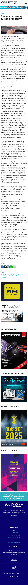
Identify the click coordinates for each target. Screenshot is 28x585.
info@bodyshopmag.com (14, 537)
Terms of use (12, 573)
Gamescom (12, 274)
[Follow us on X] (17, 576)
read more (14, 520)
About (16, 571)
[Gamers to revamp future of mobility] (14, 33)
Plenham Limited (15, 580)
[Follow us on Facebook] (10, 576)
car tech (3, 274)
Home (5, 571)
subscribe (19, 498)
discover (14, 559)
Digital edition (11, 571)
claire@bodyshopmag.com (14, 542)
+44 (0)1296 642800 (14, 532)
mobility (18, 274)
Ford (7, 274)
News (2, 13)
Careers (21, 571)
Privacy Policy (19, 573)
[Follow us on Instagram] (12, 576)
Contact (6, 573)
